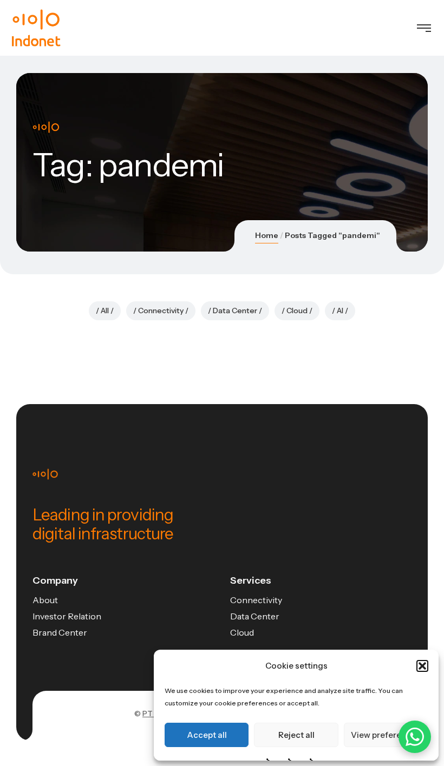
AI (340, 310)
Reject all (296, 735)
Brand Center (59, 632)
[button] (422, 666)
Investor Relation (66, 616)
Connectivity (161, 310)
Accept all (207, 735)
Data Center (235, 310)
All (105, 310)
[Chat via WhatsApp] (415, 737)
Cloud (297, 310)
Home (266, 235)
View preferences (385, 735)
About (45, 600)
